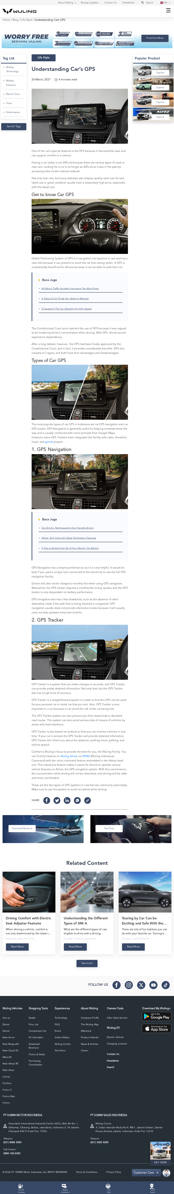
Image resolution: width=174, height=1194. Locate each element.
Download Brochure (34, 1046)
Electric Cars (13, 94)
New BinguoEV (11, 1044)
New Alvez (8, 1070)
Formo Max (9, 1096)
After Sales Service (117, 1018)
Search (110, 1067)
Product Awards (89, 1037)
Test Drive (60, 1050)
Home (6, 20)
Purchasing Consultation (35, 1063)
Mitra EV (7, 1057)
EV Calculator (36, 1037)
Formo (6, 1103)
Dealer (32, 1018)
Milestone (86, 1031)
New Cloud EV (11, 1050)
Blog (15, 20)
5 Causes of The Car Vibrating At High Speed (66, 309)
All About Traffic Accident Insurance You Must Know (70, 288)
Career (84, 1050)
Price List (34, 1024)
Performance (13, 112)
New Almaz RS (10, 1064)
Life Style (26, 20)
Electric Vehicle (115, 1037)
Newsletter (113, 1061)
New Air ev (9, 1037)
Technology (61, 1018)
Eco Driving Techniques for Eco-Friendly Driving (67, 528)
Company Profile (90, 1018)
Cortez (6, 1077)
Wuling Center (63, 1044)
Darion (6, 1031)
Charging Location (117, 1044)
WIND (86, 756)
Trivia (9, 103)
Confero (7, 1083)
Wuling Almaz (69, 756)
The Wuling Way (90, 1024)
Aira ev (6, 1018)
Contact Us (113, 1054)
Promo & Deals (37, 1054)
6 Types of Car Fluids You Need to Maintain (65, 298)
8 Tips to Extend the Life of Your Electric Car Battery (70, 548)
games (49, 442)
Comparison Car (37, 1031)
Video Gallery (62, 1037)
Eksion (6, 1024)
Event (58, 1031)
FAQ (57, 1024)
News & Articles (89, 1044)
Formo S (7, 1090)
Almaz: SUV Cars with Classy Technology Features (68, 538)
